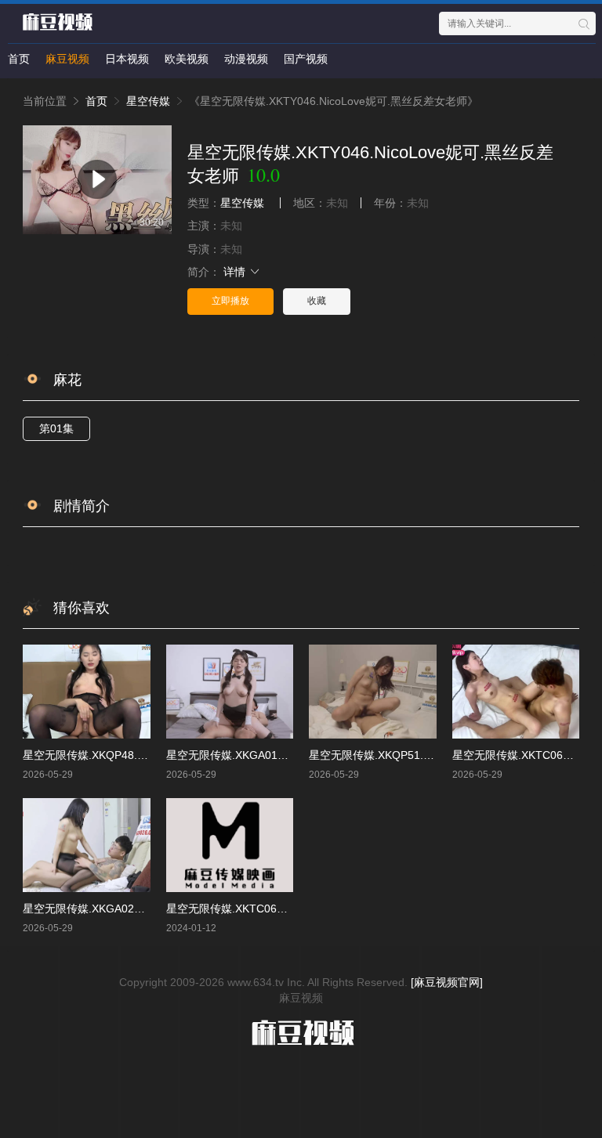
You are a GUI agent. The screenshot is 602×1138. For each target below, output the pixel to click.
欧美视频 (187, 58)
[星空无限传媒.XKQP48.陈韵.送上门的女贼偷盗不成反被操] (86, 691)
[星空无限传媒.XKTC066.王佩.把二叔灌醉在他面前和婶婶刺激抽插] (230, 844)
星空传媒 (148, 101)
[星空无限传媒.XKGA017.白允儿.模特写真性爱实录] (230, 691)
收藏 (316, 300)
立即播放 (230, 300)
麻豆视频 (67, 58)
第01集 (56, 428)
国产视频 (306, 58)
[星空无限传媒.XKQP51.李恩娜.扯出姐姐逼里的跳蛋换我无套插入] (373, 691)
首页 (19, 58)
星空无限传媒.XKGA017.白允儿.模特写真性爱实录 (288, 755)
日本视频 (127, 58)
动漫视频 (246, 58)
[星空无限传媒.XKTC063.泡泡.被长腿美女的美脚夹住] (516, 691)
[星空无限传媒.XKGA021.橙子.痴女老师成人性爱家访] (86, 844)
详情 (235, 272)
